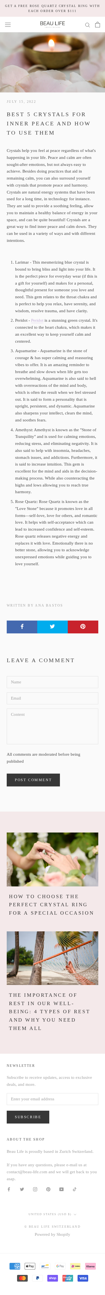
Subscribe (28, 1117)
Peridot (37, 320)
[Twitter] (22, 1189)
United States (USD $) (50, 1214)
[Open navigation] (8, 24)
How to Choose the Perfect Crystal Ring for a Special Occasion (51, 905)
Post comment (33, 780)
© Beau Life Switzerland (52, 1226)
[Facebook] (9, 1189)
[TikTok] (75, 1189)
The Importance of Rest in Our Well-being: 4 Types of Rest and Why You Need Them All (49, 1011)
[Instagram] (35, 1189)
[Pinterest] (48, 1189)
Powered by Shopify (52, 1234)
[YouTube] (61, 1189)
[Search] (87, 24)
